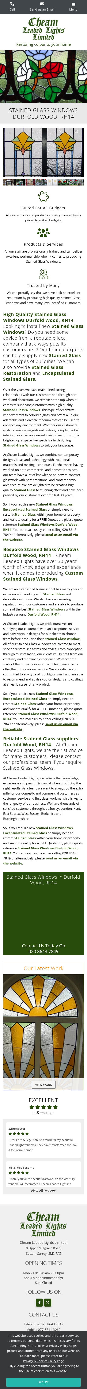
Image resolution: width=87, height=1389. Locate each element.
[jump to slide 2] (19, 182)
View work (43, 1085)
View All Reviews (43, 1191)
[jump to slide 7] (74, 182)
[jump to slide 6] (63, 182)
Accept (43, 1382)
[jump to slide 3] (30, 182)
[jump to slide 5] (52, 182)
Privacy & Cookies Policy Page (43, 1361)
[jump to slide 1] (8, 182)
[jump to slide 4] (41, 182)
